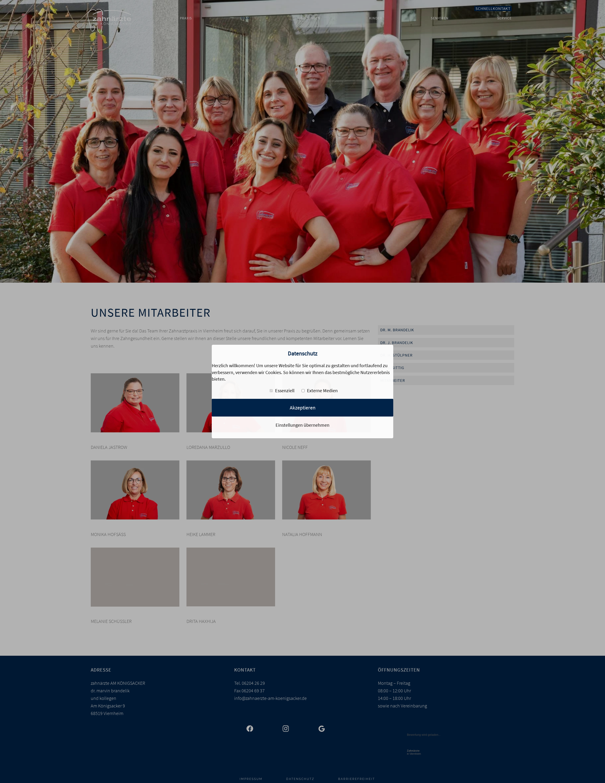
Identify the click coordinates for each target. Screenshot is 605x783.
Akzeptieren (302, 407)
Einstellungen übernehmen (302, 425)
